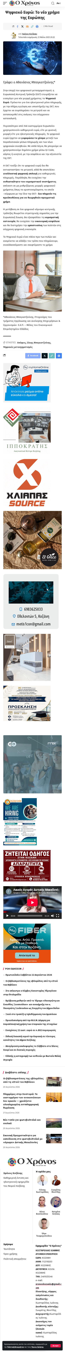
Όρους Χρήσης (37, 1347)
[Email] (27, 26)
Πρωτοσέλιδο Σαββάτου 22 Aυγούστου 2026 (29, 975)
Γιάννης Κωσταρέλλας (42, 1191)
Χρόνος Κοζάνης (29, 34)
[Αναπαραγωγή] (7, 915)
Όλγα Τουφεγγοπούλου (44, 1234)
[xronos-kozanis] (25, 3)
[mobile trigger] (6, 3)
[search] (53, 3)
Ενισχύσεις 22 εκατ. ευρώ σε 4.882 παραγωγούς (31, 1030)
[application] (32, 902)
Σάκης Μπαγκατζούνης (38, 342)
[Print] (37, 26)
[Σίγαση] (52, 915)
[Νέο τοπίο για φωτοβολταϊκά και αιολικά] (54, 1123)
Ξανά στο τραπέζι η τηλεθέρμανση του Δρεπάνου (31, 1014)
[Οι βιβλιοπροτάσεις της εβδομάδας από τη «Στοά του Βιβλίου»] (54, 1081)
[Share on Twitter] (22, 26)
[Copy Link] (32, 26)
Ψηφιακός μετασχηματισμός (17, 347)
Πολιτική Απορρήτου (15, 1347)
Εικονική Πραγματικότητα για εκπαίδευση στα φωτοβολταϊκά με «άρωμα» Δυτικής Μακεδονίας (22, 1139)
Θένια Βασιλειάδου (42, 1213)
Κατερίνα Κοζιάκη (56, 1213)
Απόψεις (21, 342)
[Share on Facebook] (17, 26)
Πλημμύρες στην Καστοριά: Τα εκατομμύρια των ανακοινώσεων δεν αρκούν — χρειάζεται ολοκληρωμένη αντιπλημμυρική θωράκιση (22, 1101)
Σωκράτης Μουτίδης (56, 1191)
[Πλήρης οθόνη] (57, 915)
